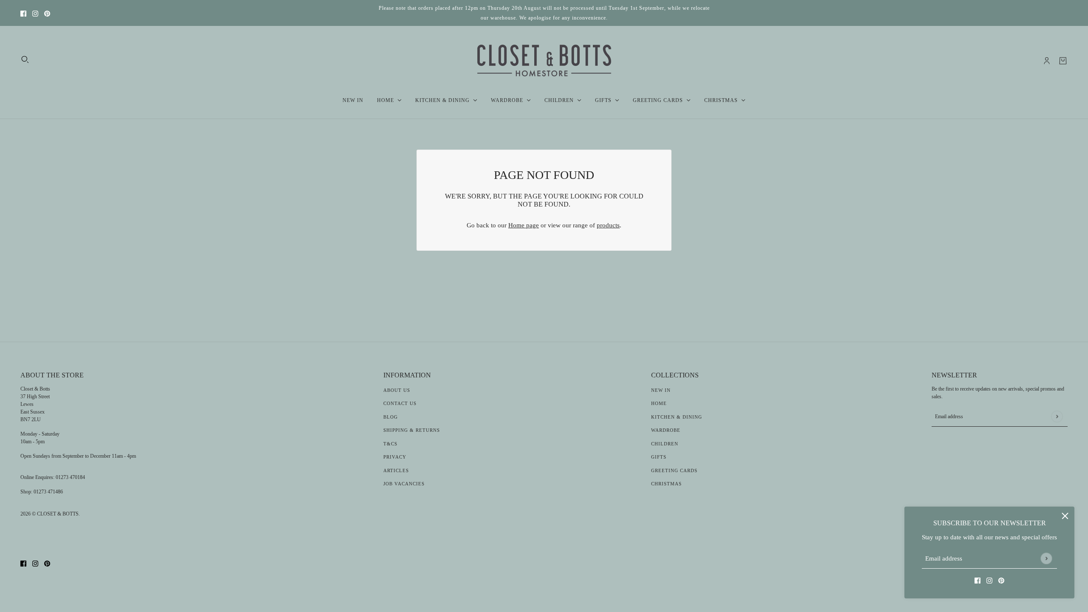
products (608, 225)
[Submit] (1046, 558)
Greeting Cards (674, 470)
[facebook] (23, 13)
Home (659, 403)
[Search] (25, 59)
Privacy (394, 456)
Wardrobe (665, 430)
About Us (396, 390)
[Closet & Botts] (544, 61)
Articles (396, 470)
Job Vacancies (404, 483)
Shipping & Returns (411, 430)
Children (664, 443)
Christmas (666, 483)
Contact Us (399, 403)
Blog (390, 416)
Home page (523, 225)
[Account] (1046, 60)
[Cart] (1063, 60)
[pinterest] (47, 13)
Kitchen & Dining (676, 416)
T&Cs (390, 443)
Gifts (658, 456)
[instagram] (35, 13)
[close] (1065, 516)
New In (661, 390)
